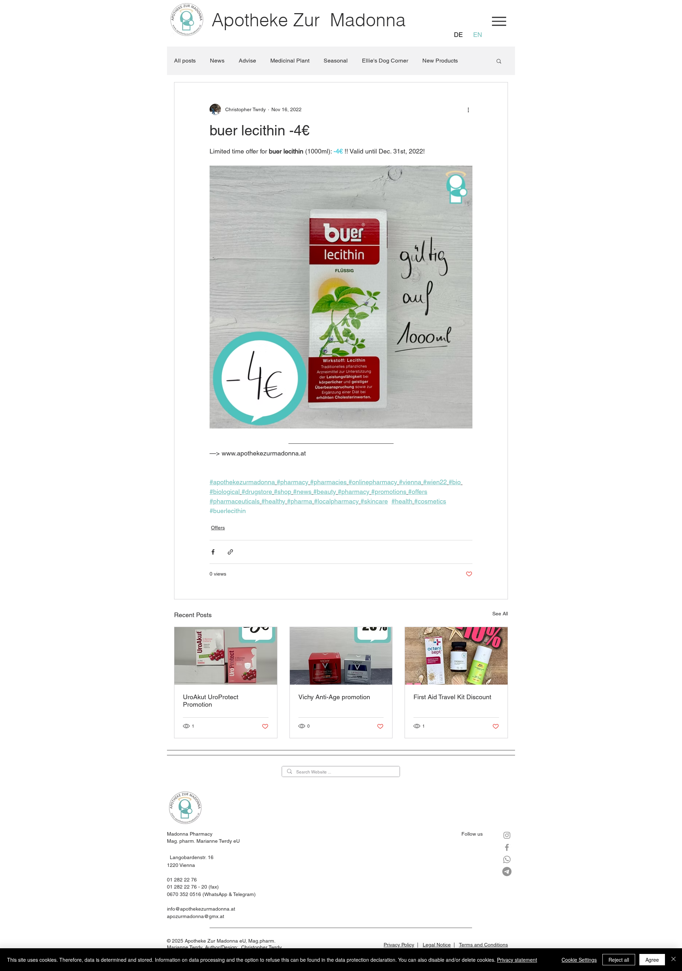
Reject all (618, 959)
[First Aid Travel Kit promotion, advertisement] (456, 656)
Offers (218, 527)
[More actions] (468, 109)
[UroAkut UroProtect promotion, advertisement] (225, 656)
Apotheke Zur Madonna (309, 20)
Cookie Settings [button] (579, 959)
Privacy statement (517, 959)
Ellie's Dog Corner (385, 60)
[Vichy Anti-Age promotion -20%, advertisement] (341, 656)
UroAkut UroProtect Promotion (210, 700)
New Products (440, 60)
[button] (499, 61)
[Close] (673, 959)
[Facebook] (507, 847)
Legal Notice (437, 945)
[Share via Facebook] (213, 552)
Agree (652, 959)
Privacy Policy (399, 945)
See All (500, 613)
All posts (185, 60)
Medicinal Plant (289, 60)
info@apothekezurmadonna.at (201, 909)
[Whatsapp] (507, 859)
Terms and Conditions (483, 945)
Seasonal (336, 60)
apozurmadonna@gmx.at (195, 916)
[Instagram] (507, 835)
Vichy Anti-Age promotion (334, 697)
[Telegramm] (507, 871)
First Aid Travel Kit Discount (452, 697)
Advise (247, 60)
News (217, 60)
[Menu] (499, 21)
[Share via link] (230, 552)
